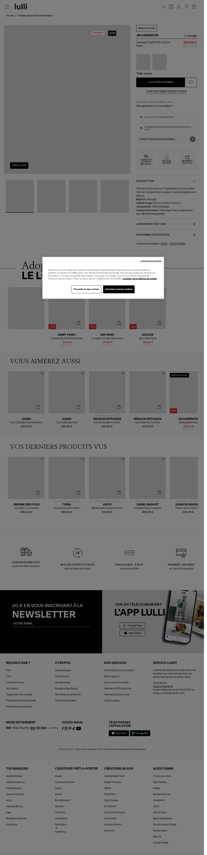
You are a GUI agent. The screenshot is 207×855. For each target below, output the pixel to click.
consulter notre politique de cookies (140, 279)
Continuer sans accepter (150, 261)
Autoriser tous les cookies (118, 289)
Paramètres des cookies (86, 289)
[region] (103, 278)
